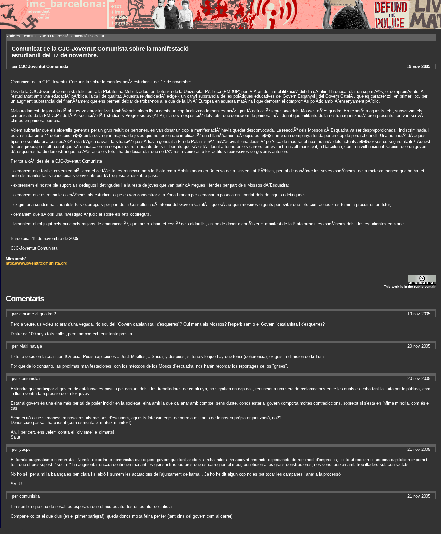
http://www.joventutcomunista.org (36, 263)
